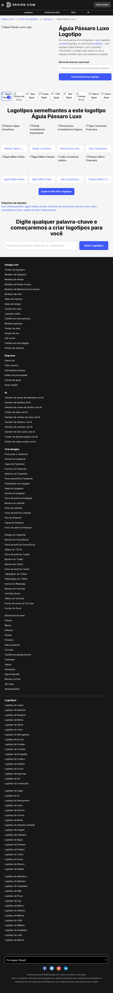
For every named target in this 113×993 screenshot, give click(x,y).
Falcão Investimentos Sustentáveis (51, 148)
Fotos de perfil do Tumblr (17, 554)
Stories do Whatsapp (15, 584)
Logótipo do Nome (14, 724)
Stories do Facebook (15, 459)
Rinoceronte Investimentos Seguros (79, 148)
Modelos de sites (13, 294)
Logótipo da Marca (14, 720)
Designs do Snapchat (15, 535)
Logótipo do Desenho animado (20, 825)
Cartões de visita (52, 12)
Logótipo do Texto (14, 854)
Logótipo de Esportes (15, 773)
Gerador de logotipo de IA (18, 402)
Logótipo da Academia (16, 930)
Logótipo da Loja (13, 901)
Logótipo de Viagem (15, 830)
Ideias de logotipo (14, 299)
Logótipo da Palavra (14, 864)
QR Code (9, 684)
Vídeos (8, 664)
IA (88, 12)
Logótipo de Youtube (15, 749)
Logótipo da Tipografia (16, 886)
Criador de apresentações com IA (21, 436)
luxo (98, 40)
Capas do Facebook (15, 464)
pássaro (98, 43)
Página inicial (7, 19)
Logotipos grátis (13, 313)
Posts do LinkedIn (13, 508)
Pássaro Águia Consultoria (18, 148)
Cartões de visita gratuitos (18, 318)
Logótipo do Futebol (15, 759)
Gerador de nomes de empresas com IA (24, 397)
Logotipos (28, 12)
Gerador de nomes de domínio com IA (23, 407)
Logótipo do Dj (12, 795)
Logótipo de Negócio (15, 715)
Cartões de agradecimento (18, 654)
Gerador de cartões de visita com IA (22, 417)
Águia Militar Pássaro (43, 179)
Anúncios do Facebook (16, 473)
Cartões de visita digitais (17, 343)
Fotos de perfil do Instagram (18, 498)
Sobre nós (10, 360)
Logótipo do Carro (14, 729)
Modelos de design (14, 279)
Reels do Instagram (14, 488)
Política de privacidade (16, 375)
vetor (94, 206)
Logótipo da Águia (14, 839)
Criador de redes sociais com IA (20, 441)
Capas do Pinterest (14, 522)
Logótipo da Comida (15, 744)
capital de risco (31, 209)
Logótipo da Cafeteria (15, 835)
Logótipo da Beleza (14, 915)
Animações (10, 669)
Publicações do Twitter (16, 579)
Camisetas (10, 659)
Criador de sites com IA (16, 412)
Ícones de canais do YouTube (19, 603)
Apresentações (12, 689)
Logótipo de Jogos (14, 705)
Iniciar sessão (11, 385)
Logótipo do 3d (12, 778)
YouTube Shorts (12, 593)
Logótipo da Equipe (14, 869)
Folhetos (9, 630)
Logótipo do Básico (14, 905)
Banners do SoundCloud (17, 539)
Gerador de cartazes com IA (18, 427)
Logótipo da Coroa (14, 768)
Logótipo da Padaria (15, 849)
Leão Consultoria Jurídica (73, 179)
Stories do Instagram (15, 493)
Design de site (12, 333)
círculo (43, 206)
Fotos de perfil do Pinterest (18, 527)
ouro (87, 206)
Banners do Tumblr (14, 559)
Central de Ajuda (13, 380)
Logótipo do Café (13, 920)
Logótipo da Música (14, 940)
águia (28, 206)
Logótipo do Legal (14, 790)
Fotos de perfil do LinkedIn (18, 513)
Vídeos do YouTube (14, 598)
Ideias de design (13, 304)
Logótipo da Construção (17, 783)
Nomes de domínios (14, 348)
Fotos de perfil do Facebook (19, 478)
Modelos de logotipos (15, 274)
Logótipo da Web (13, 891)
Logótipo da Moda (14, 820)
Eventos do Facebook (15, 469)
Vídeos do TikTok (13, 549)
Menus (8, 625)
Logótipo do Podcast (15, 844)
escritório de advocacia (61, 206)
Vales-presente (12, 645)
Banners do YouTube (15, 588)
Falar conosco (12, 365)
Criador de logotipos (28, 19)
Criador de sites (12, 328)
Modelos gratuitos (14, 323)
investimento (8, 209)
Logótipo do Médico (15, 925)
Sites (73, 12)
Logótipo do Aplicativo (16, 876)
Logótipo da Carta (14, 805)
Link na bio (10, 338)
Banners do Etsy (13, 679)
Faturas (8, 620)
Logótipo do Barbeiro (15, 881)
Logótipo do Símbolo (15, 910)
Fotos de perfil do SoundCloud (20, 544)
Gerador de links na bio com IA (20, 431)
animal (64, 43)
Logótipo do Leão (13, 935)
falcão (35, 206)
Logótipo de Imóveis (15, 810)
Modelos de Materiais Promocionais (22, 289)
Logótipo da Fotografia (16, 754)
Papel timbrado (12, 674)
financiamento (48, 209)
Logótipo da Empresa (15, 710)
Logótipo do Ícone (14, 859)
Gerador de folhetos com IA (18, 422)
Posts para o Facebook (16, 454)
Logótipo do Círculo (14, 815)
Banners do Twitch (14, 564)
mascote (79, 206)
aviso (19, 209)
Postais (8, 635)
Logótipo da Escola (14, 739)
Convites (9, 650)
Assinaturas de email (15, 615)
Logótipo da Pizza (14, 896)
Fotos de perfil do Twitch (17, 569)
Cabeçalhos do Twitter (16, 574)
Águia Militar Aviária (14, 179)
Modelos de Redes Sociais (18, 284)
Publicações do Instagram (17, 483)
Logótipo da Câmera (15, 764)
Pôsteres (9, 640)
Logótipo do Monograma (17, 734)
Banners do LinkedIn (15, 503)
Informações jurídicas (15, 370)
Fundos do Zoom (13, 608)
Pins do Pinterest (13, 517)
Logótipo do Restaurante (17, 800)
